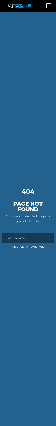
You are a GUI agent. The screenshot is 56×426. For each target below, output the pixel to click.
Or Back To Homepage (28, 246)
